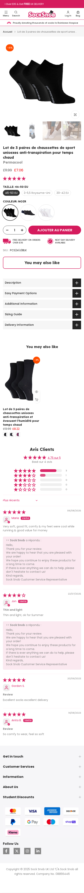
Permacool (12, 162)
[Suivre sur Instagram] (27, 851)
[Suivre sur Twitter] (16, 851)
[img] (14, 512)
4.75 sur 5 (54, 458)
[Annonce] (42, 4)
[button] (16, 14)
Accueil (7, 31)
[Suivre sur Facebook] (6, 851)
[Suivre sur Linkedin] (38, 851)
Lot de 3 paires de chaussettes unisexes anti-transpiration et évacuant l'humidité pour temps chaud (21, 416)
